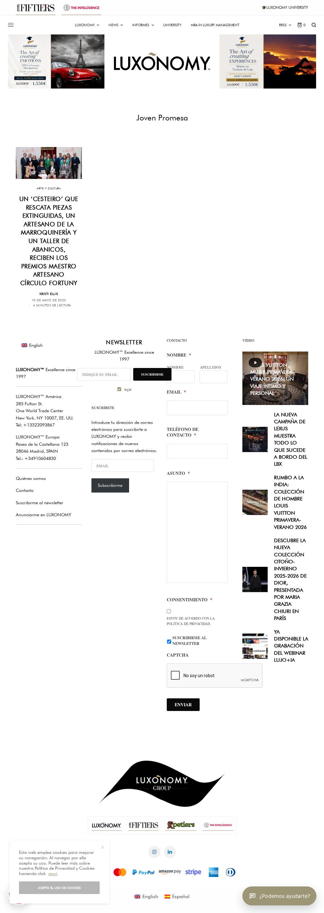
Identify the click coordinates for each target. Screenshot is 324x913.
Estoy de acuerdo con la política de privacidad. (191, 621)
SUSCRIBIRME (152, 374)
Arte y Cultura (49, 188)
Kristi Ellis (49, 294)
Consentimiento (189, 600)
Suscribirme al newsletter (39, 502)
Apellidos (210, 367)
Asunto (178, 473)
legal (127, 389)
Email (176, 392)
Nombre (179, 355)
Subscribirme (110, 485)
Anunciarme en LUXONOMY (43, 514)
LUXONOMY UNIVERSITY (287, 7)
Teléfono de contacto (182, 432)
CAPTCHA (178, 655)
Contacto (25, 490)
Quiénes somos (31, 478)
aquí (52, 873)
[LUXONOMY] (162, 61)
